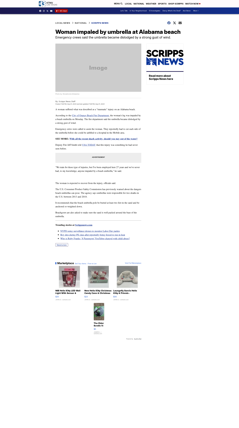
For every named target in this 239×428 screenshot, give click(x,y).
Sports (162, 3)
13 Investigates (154, 10)
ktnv (44, 11)
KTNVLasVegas (40, 11)
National (139, 3)
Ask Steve (187, 10)
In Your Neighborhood (138, 10)
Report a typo (62, 245)
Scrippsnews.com (83, 225)
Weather (151, 3)
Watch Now (192, 3)
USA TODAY (89, 144)
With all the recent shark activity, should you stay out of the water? (103, 138)
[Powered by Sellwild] (137, 339)
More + (196, 10)
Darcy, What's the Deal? (172, 10)
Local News (62, 23)
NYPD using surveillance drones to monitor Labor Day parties (90, 231)
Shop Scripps (175, 3)
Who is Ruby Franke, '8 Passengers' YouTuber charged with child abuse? (95, 238)
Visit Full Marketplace (133, 263)
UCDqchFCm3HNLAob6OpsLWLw (52, 11)
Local (128, 3)
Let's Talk (123, 10)
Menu (117, 4)
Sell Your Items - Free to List (85, 264)
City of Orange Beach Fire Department (90, 115)
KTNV (48, 11)
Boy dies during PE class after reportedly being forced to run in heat (92, 234)
